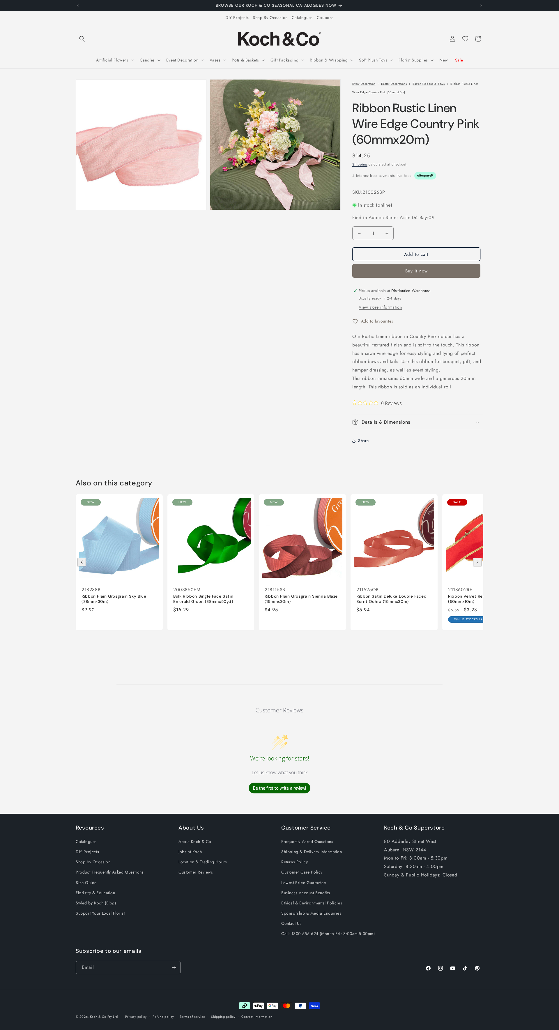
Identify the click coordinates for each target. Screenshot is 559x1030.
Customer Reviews (195, 872)
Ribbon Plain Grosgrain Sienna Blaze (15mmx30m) (301, 599)
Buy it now (416, 271)
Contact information (256, 1016)
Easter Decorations (394, 84)
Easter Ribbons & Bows (429, 84)
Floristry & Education (95, 893)
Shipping (359, 164)
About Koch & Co (194, 841)
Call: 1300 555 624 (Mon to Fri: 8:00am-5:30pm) (328, 933)
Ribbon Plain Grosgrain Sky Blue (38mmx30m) (114, 599)
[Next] (477, 562)
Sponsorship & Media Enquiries (311, 913)
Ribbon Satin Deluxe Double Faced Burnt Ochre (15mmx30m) (391, 599)
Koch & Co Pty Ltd (104, 1016)
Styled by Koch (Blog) (96, 903)
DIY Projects (237, 17)
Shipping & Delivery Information (311, 852)
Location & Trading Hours (202, 862)
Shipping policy (223, 1016)
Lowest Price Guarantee (303, 882)
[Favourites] (465, 38)
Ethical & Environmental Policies (311, 903)
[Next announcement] (481, 5)
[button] (82, 38)
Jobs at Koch (190, 852)
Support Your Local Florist (100, 913)
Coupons (325, 17)
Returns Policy (294, 862)
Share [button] (363, 440)
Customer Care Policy (302, 872)
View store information (380, 307)
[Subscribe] (173, 967)
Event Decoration (364, 84)
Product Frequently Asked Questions (110, 872)
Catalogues (302, 17)
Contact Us (291, 923)
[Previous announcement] (77, 5)
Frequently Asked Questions (307, 841)
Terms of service (192, 1016)
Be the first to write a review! (279, 788)
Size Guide (86, 882)
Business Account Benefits (305, 893)
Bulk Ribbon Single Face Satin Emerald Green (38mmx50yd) (203, 599)
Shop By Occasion (270, 17)
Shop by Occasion (93, 862)
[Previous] (81, 562)
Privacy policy (136, 1016)
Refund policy (163, 1016)
